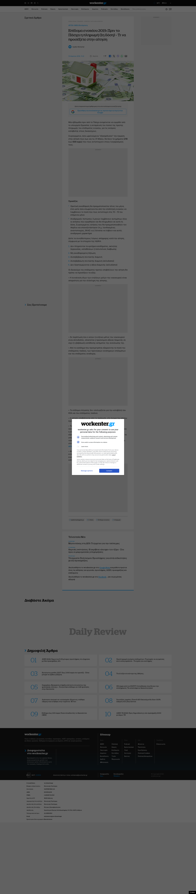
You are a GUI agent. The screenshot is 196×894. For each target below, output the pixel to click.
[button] (98, 446)
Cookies (192, 892)
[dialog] (98, 447)
